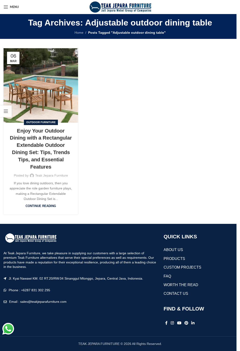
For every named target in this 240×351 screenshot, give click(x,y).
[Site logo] (119, 7)
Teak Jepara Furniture (51, 175)
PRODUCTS (174, 259)
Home (79, 32)
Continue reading (41, 206)
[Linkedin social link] (193, 323)
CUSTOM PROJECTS (182, 267)
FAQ (167, 276)
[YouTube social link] (179, 323)
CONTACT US (176, 294)
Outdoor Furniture (41, 122)
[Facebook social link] (166, 323)
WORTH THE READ (181, 285)
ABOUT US (173, 250)
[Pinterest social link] (186, 323)
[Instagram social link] (172, 323)
